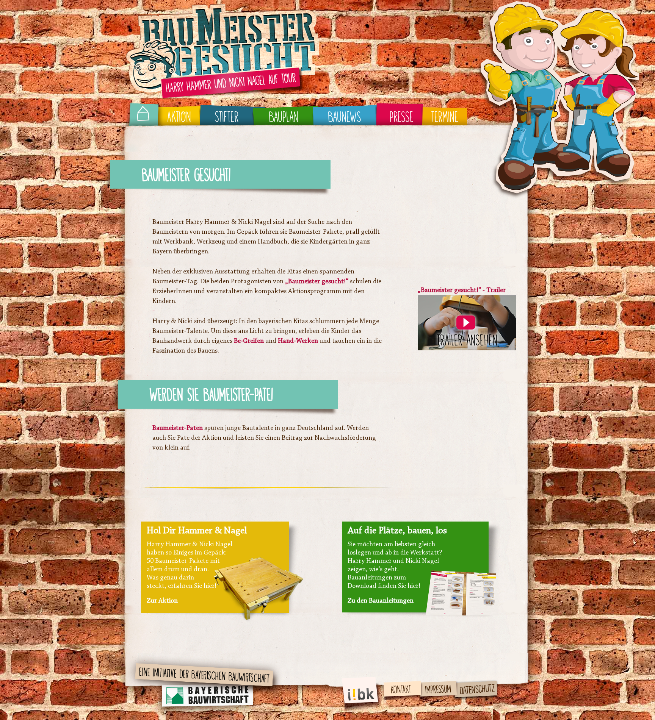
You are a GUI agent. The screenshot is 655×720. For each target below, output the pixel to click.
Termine (444, 117)
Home (142, 117)
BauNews (344, 117)
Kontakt (394, 684)
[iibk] (362, 712)
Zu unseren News (372, 601)
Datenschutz (474, 684)
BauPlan (283, 117)
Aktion (179, 117)
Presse (402, 117)
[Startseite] (222, 97)
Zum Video (162, 601)
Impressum (435, 684)
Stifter (227, 117)
